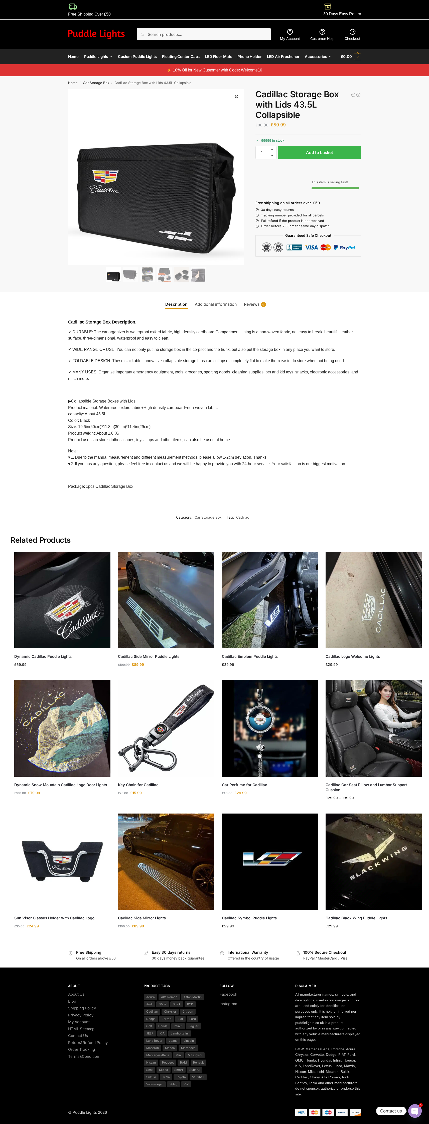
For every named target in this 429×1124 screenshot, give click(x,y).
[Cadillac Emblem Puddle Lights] (270, 600)
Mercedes (188, 1048)
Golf (149, 1026)
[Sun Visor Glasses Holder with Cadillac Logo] (62, 862)
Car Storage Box (96, 83)
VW (186, 1084)
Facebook (228, 994)
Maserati (152, 1048)
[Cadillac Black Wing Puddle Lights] (374, 862)
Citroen (188, 1011)
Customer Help (322, 38)
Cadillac (242, 517)
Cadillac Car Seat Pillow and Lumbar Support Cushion (366, 787)
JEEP (150, 1033)
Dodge (151, 1019)
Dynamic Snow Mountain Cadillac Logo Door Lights (60, 784)
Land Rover (154, 1040)
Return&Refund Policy (88, 1042)
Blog (72, 1001)
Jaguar (194, 1026)
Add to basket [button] (270, 675)
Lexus (173, 1040)
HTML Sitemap (81, 1028)
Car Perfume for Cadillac (244, 784)
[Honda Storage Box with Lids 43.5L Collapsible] (353, 94)
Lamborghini (180, 1033)
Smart (178, 1070)
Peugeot (168, 1062)
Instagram (228, 1003)
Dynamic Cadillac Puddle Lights (43, 656)
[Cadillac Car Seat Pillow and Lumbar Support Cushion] (374, 728)
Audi (149, 1004)
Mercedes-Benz (157, 1055)
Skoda (163, 1070)
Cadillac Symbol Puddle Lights (249, 918)
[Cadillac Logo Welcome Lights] (374, 600)
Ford (192, 1019)
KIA (162, 1033)
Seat (149, 1070)
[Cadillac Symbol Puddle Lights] (270, 862)
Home (73, 83)
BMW (163, 1004)
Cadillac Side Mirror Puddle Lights (148, 656)
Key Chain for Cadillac (138, 784)
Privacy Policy (80, 1014)
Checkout (352, 38)
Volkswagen (154, 1084)
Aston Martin (193, 997)
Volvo (173, 1084)
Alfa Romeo (169, 997)
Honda (163, 1026)
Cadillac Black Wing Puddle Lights (356, 918)
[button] (351, 56)
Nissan (151, 1062)
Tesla (166, 1077)
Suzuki (151, 1077)
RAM (183, 1062)
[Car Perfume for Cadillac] (270, 728)
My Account (290, 38)
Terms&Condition (83, 1056)
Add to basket (319, 152)
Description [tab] (176, 304)
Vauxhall (198, 1077)
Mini (179, 1055)
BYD (190, 1004)
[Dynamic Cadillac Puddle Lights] (62, 600)
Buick (177, 1004)
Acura (150, 997)
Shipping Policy (82, 1008)
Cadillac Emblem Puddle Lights (250, 656)
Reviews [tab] (254, 304)
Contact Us (78, 1035)
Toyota (181, 1077)
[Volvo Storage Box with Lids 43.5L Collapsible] (358, 94)
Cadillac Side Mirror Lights (142, 918)
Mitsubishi (195, 1055)
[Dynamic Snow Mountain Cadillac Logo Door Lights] (62, 728)
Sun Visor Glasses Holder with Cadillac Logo (54, 918)
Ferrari (167, 1019)
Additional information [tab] (216, 304)
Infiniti (178, 1026)
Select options (62, 675)
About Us (76, 994)
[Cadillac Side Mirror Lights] (166, 862)
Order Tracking (81, 1049)
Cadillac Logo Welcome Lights (353, 656)
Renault (198, 1062)
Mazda (170, 1048)
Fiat (180, 1019)
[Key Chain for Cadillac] (166, 728)
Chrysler (170, 1011)
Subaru (194, 1070)
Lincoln (189, 1040)
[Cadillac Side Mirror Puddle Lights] (166, 600)
